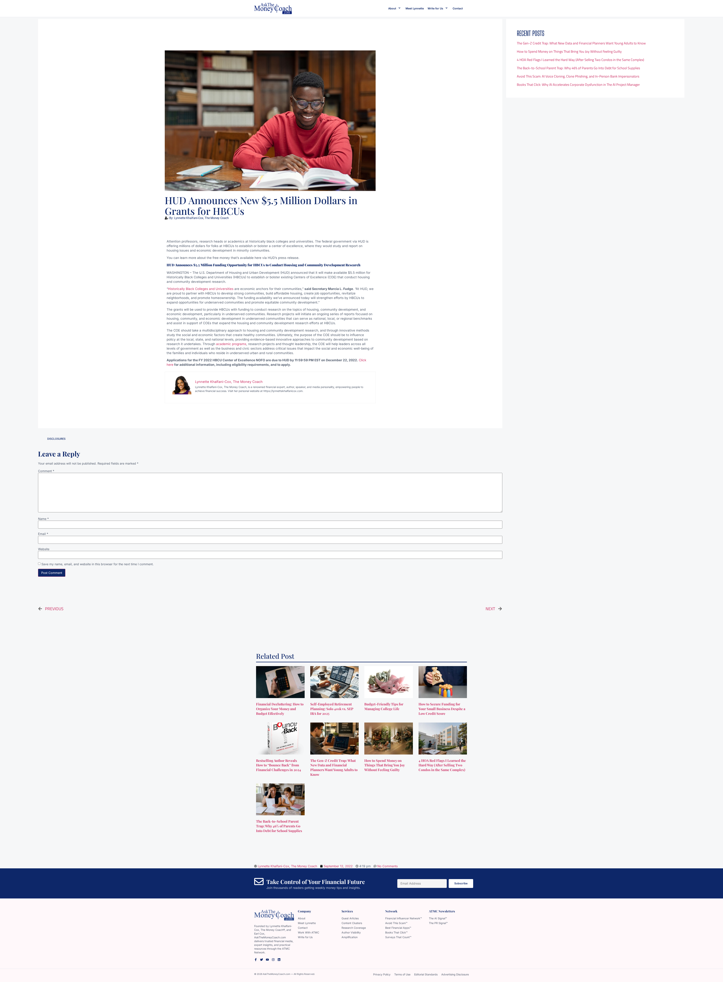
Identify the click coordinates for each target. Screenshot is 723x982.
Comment (46, 470)
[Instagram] (273, 959)
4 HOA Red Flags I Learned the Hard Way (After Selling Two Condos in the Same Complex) (580, 60)
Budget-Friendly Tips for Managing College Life (383, 706)
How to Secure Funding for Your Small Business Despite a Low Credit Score (442, 709)
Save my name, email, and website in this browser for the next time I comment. (97, 564)
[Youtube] (267, 959)
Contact (458, 8)
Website (43, 549)
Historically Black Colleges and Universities (200, 289)
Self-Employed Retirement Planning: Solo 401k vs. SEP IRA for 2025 (331, 709)
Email (43, 533)
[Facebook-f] (255, 959)
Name (43, 518)
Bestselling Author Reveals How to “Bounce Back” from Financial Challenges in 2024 (279, 765)
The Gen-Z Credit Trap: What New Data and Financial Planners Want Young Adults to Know (581, 43)
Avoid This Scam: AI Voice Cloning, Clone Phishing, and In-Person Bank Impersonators (578, 76)
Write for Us (435, 8)
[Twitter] (261, 959)
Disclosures (56, 438)
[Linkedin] (279, 959)
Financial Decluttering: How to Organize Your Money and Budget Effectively (280, 709)
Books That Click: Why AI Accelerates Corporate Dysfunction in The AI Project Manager (578, 84)
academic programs (231, 344)
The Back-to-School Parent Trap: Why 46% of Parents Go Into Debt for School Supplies (578, 68)
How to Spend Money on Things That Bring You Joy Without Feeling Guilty (569, 51)
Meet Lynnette (415, 8)
